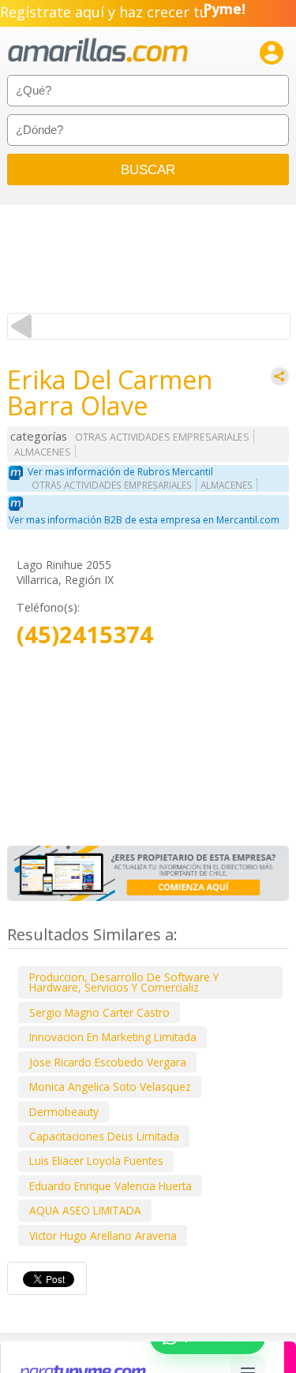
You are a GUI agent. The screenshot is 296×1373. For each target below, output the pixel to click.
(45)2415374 (85, 634)
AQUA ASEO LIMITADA (85, 1210)
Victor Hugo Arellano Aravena (103, 1235)
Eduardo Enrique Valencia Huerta (110, 1185)
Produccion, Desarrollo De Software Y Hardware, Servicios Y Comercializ (124, 982)
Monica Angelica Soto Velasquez (110, 1086)
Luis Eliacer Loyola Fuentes (96, 1160)
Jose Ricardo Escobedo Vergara (107, 1062)
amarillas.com (98, 51)
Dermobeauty (64, 1111)
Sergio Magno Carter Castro (99, 1012)
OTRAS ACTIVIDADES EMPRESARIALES (162, 437)
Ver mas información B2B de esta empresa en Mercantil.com (144, 520)
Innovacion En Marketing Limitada (113, 1036)
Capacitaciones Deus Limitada (104, 1136)
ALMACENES (42, 452)
